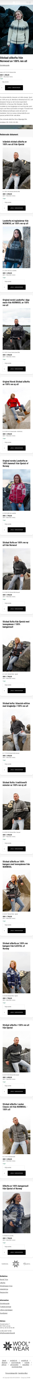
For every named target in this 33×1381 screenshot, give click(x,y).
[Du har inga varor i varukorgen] (30, 3)
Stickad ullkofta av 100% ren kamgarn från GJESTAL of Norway (15, 946)
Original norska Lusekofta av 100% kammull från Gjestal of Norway (15, 463)
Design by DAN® (25, 1377)
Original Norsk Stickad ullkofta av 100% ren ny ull (16, 383)
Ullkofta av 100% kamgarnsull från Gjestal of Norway (15, 1187)
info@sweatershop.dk (7, 1333)
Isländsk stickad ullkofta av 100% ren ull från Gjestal (15, 143)
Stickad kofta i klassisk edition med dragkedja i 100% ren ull (16, 704)
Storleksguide (4, 65)
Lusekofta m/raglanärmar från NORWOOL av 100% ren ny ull (15, 222)
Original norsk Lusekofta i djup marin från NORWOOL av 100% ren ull (16, 302)
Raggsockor (4, 1292)
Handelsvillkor (23, 1373)
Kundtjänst (3, 1313)
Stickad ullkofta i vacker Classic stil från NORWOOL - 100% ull (15, 1107)
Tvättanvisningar (5, 1307)
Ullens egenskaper (6, 1310)
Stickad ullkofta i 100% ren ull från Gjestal (16, 1026)
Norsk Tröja (4, 1279)
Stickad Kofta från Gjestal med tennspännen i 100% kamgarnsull (16, 624)
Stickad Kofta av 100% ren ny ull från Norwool (15, 543)
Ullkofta (2, 1283)
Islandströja (4, 1289)
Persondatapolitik (11, 1373)
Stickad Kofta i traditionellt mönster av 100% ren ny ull (15, 783)
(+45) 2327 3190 (5, 1331)
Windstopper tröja (6, 1286)
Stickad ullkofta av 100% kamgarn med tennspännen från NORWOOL (16, 864)
